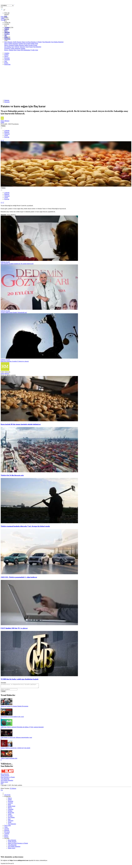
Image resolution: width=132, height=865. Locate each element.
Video (6, 827)
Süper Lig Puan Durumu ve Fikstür (32, 42)
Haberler (6, 100)
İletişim (6, 837)
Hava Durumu (8, 42)
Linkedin (6, 130)
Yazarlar (6, 828)
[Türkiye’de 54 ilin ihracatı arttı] (39, 472)
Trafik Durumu (17, 42)
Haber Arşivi (4, 782)
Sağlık (26, 45)
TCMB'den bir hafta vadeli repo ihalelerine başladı (19, 679)
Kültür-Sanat (34, 43)
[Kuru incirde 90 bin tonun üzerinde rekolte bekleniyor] (39, 421)
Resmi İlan (7, 39)
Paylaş (3, 125)
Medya (6, 45)
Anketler (6, 833)
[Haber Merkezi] (5, 370)
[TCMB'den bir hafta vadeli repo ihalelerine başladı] (39, 675)
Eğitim (10, 43)
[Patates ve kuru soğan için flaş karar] (66, 186)
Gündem (6, 27)
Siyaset (35, 45)
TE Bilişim (13, 788)
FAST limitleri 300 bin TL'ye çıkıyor (14, 628)
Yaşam (31, 47)
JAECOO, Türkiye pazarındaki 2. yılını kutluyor (19, 577)
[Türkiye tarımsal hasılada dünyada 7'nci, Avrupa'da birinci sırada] (39, 522)
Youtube (22, 48)
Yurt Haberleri (37, 47)
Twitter (12, 48)
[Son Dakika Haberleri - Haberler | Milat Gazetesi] (14, 4)
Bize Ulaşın (17, 50)
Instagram (17, 48)
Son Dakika (7, 47)
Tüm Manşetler (46, 42)
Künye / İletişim (8, 50)
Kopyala (6, 137)
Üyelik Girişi (34, 50)
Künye (6, 835)
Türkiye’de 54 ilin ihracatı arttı (12, 475)
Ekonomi (7, 32)
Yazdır (6, 135)
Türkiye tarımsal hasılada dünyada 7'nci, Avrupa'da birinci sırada (25, 526)
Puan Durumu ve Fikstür (8, 777)
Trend (27, 47)
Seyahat (30, 45)
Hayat (25, 43)
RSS (2, 783)
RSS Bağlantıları (25, 50)
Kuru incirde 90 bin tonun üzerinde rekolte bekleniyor (21, 424)
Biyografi (7, 832)
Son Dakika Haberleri (57, 42)
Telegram (7, 134)
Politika (6, 29)
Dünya (6, 31)
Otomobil (7, 34)
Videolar (16, 47)
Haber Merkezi (5, 373)
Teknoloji (22, 47)
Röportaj (21, 45)
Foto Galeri (7, 825)
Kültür (6, 37)
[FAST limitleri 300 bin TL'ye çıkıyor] (39, 624)
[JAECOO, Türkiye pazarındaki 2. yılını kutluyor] (39, 574)
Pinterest (6, 132)
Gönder (3, 691)
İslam (28, 43)
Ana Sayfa (7, 794)
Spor (5, 35)
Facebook (7, 48)
